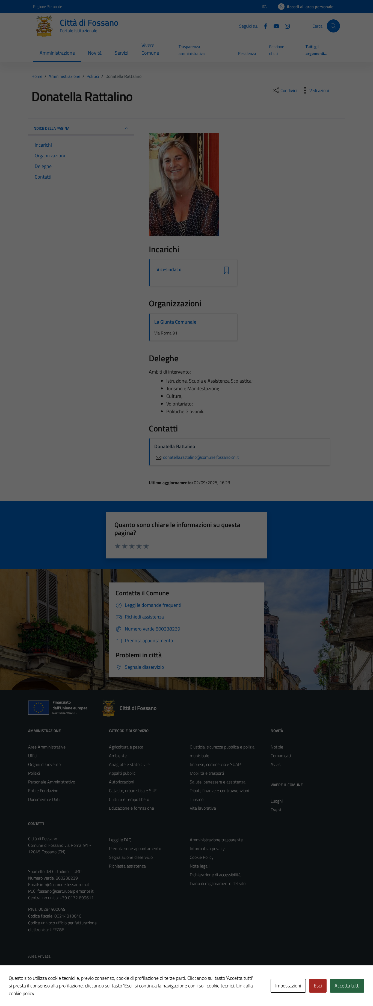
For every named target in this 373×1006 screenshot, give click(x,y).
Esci (318, 985)
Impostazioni (288, 985)
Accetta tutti (347, 985)
